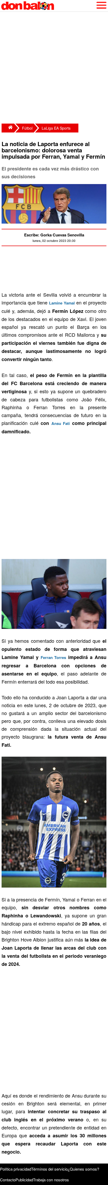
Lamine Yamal (62, 303)
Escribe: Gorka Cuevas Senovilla (54, 235)
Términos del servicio (49, 1169)
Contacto (7, 1179)
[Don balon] (48, 6)
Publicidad (24, 1179)
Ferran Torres (53, 657)
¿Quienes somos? (83, 1169)
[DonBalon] (8, 128)
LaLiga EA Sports (56, 128)
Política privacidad (15, 1169)
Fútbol (27, 128)
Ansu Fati (60, 423)
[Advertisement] (54, 68)
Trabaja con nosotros (51, 1179)
